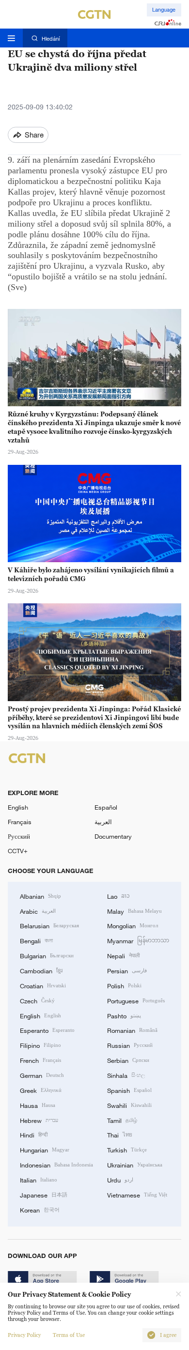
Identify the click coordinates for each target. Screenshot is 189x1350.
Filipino (40, 1045)
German (42, 1075)
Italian (38, 1179)
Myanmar (138, 940)
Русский (19, 836)
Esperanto (47, 1030)
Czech (37, 1000)
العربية (103, 822)
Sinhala (126, 1075)
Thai (119, 1134)
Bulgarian (47, 955)
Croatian (43, 985)
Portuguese (136, 1000)
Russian (130, 1045)
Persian (127, 970)
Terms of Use (69, 1335)
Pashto (124, 1015)
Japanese (43, 1194)
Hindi (33, 1134)
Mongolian (132, 925)
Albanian (40, 895)
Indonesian (56, 1164)
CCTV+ (18, 851)
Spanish (129, 1090)
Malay (134, 910)
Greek (41, 1090)
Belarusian (49, 925)
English (18, 807)
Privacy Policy (24, 1335)
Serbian (128, 1060)
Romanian (132, 1030)
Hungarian (44, 1149)
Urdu (120, 1179)
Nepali (123, 955)
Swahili (129, 1105)
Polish (124, 985)
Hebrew (39, 1120)
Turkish (127, 1149)
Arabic (38, 910)
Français (20, 822)
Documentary (113, 836)
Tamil (122, 1120)
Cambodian (41, 970)
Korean (40, 1209)
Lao (118, 895)
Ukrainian (134, 1164)
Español (105, 807)
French (40, 1060)
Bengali (36, 940)
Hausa (37, 1105)
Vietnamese (137, 1194)
